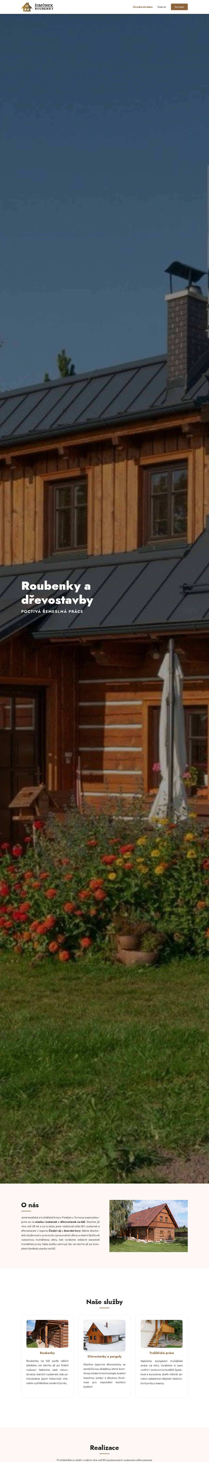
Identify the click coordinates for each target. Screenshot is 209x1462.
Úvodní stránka (143, 7)
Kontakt (179, 7)
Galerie (161, 7)
